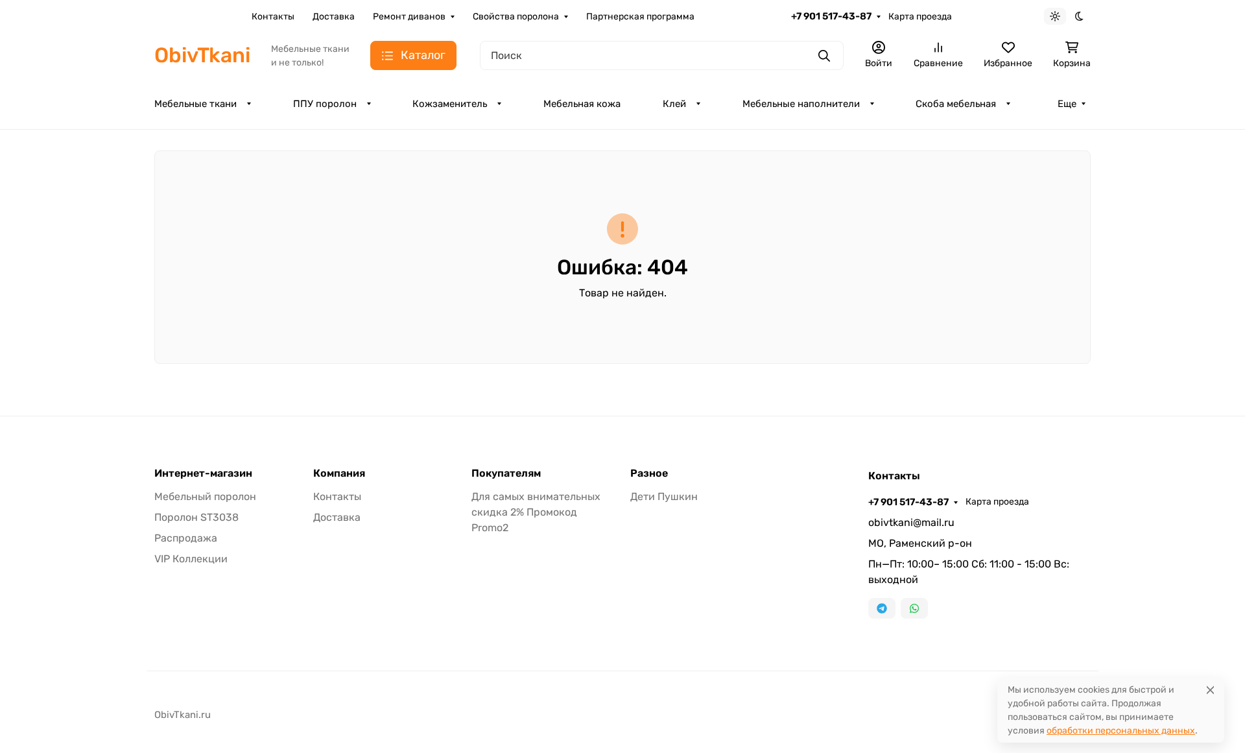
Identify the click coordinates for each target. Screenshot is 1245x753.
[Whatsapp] (914, 608)
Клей (674, 104)
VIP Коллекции (191, 559)
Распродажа (185, 538)
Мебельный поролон (205, 496)
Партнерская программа (640, 16)
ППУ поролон (325, 104)
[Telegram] (881, 608)
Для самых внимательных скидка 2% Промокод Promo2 (535, 512)
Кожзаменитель (449, 104)
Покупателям (506, 473)
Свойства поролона (516, 16)
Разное (649, 473)
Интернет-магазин (203, 473)
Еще (1067, 104)
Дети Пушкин (664, 496)
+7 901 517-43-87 (831, 16)
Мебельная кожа (582, 104)
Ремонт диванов (409, 16)
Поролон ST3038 (196, 517)
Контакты (273, 16)
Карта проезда (920, 16)
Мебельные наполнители (801, 104)
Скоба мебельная (956, 104)
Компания (339, 473)
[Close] (1210, 690)
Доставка (334, 16)
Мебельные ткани (195, 104)
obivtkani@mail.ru (911, 522)
